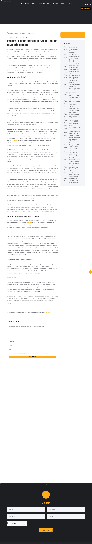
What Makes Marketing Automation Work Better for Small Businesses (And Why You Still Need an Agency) (75, 58)
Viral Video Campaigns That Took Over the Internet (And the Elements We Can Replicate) (74, 79)
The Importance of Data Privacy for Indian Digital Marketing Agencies (74, 147)
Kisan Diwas (15, 145)
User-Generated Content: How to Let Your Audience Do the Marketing (74, 155)
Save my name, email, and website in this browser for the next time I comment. (30, 353)
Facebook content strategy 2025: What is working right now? (74, 122)
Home (21, 4)
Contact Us (69, 4)
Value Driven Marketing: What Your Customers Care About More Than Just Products (75, 109)
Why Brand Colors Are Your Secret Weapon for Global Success (74, 103)
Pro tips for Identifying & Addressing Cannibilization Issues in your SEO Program (74, 87)
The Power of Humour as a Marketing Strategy (75, 127)
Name (10, 345)
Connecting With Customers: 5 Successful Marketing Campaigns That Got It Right (74, 95)
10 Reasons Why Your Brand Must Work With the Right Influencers (74, 116)
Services (34, 4)
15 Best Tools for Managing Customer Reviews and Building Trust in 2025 (74, 50)
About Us (27, 4)
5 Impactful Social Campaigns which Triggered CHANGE (73, 180)
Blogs (48, 4)
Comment (11, 341)
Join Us (62, 4)
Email (10, 349)
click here (47, 312)
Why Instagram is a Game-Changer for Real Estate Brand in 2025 (74, 132)
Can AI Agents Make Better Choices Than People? (74, 71)
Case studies (42, 4)
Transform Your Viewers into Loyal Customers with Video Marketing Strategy (75, 162)
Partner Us (55, 4)
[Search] (82, 35)
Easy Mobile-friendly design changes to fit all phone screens (74, 66)
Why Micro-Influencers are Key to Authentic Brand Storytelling (74, 175)
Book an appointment (85, 9)
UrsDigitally (14, 140)
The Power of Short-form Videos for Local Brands (74, 169)
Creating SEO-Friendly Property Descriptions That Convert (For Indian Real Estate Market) (74, 139)
